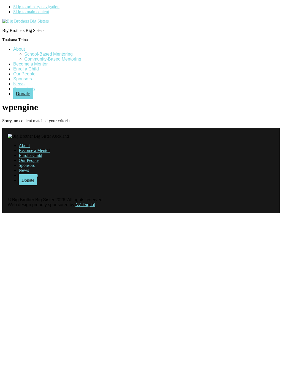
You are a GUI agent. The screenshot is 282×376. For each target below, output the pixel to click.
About (24, 145)
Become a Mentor (34, 150)
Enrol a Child (30, 155)
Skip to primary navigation (36, 6)
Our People (29, 160)
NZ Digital (85, 204)
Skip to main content (31, 11)
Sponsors (27, 165)
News (24, 170)
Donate (27, 180)
